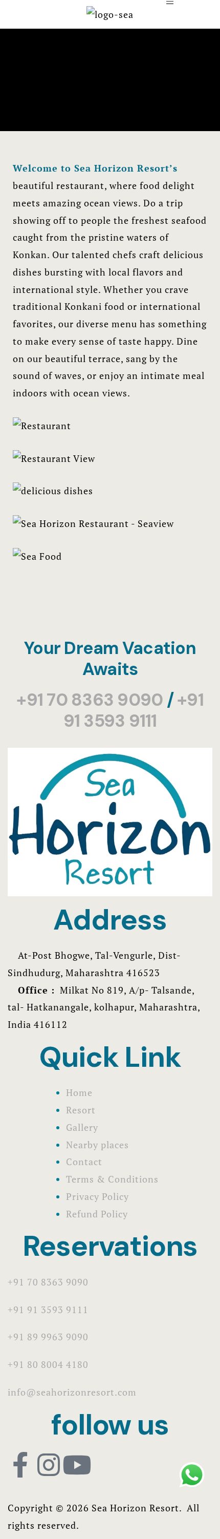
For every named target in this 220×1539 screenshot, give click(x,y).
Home (79, 1092)
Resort (81, 1110)
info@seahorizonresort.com (72, 1392)
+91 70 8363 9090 (89, 700)
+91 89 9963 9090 (48, 1337)
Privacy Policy (97, 1196)
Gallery (82, 1127)
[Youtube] (77, 1465)
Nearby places (97, 1145)
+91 (17, 1364)
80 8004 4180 (58, 1364)
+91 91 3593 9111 (133, 710)
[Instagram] (48, 1465)
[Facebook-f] (20, 1465)
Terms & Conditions (112, 1179)
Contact (84, 1161)
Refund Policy (97, 1214)
